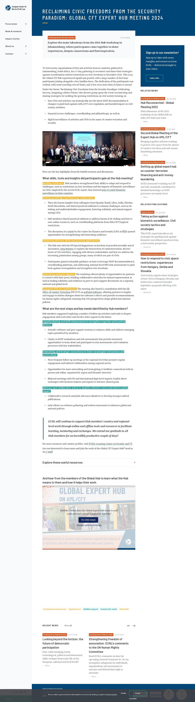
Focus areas (11, 23)
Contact (9, 53)
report (71, 231)
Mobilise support (90, 609)
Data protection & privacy (52, 689)
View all (68, 625)
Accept (137, 693)
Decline (123, 693)
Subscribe (154, 78)
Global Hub (124, 609)
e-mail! (49, 452)
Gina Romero (66, 249)
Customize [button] (133, 698)
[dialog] (97, 695)
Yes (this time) (88, 520)
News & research (13, 31)
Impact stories (12, 38)
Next (134, 626)
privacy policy (112, 694)
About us (9, 46)
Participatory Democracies (62, 37)
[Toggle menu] (16, 58)
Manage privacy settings (88, 525)
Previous (128, 626)
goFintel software (93, 292)
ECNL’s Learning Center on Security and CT (110, 444)
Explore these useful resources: (62, 462)
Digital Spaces (75, 609)
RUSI (124, 231)
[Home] (16, 8)
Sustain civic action (109, 609)
